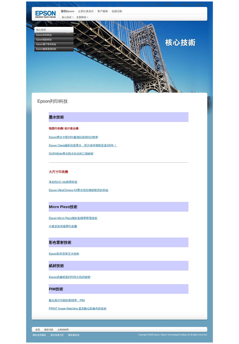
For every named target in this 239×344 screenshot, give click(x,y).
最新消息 (48, 329)
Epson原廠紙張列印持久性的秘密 (69, 277)
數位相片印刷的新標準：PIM (67, 300)
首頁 (143, 4)
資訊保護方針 (57, 335)
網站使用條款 (39, 335)
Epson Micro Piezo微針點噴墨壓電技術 (73, 218)
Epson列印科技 (44, 35)
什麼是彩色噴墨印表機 (63, 226)
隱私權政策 (73, 335)
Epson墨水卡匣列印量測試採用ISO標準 (73, 137)
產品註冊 (155, 4)
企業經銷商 (63, 329)
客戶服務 (102, 11)
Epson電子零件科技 (46, 44)
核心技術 (67, 17)
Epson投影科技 (44, 39)
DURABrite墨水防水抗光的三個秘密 (71, 153)
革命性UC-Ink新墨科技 (63, 181)
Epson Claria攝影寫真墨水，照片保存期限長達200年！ (83, 145)
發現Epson (67, 11)
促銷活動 (117, 11)
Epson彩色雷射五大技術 (64, 253)
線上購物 (184, 4)
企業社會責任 (86, 11)
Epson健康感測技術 (46, 49)
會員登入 (169, 4)
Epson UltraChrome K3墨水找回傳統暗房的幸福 (78, 190)
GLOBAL (198, 4)
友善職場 (81, 17)
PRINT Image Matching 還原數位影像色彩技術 (77, 308)
